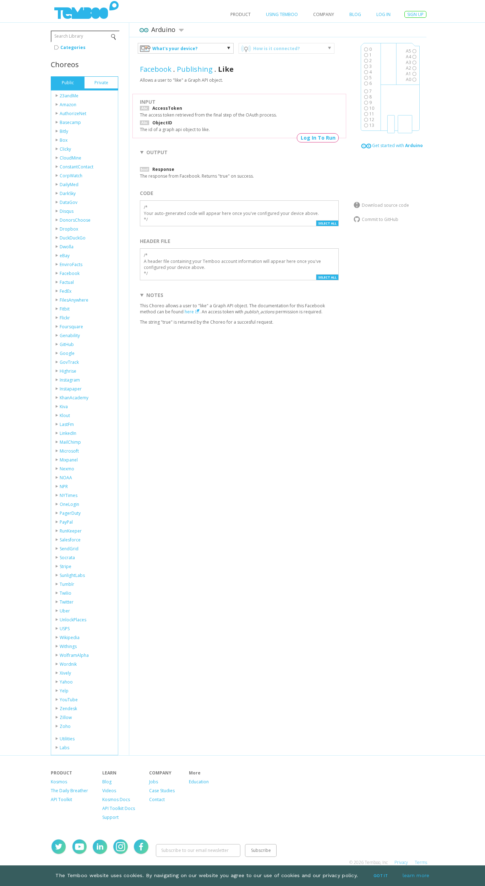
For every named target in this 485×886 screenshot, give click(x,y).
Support (110, 817)
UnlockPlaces (73, 620)
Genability (70, 336)
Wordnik (68, 664)
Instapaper (71, 389)
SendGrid (69, 549)
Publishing (195, 69)
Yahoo (66, 682)
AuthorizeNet (73, 113)
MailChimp (70, 442)
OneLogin (69, 504)
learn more (416, 875)
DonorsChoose (75, 220)
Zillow (66, 717)
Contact (157, 799)
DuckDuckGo (73, 238)
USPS (65, 629)
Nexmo (67, 469)
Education (199, 782)
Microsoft (69, 451)
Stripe (65, 566)
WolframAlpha (74, 655)
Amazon (68, 105)
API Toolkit (61, 799)
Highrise (68, 371)
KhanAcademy (74, 398)
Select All (327, 223)
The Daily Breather (69, 791)
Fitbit (65, 309)
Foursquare (71, 327)
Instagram (70, 380)
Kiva (64, 407)
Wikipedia (70, 637)
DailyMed (69, 185)
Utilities (67, 739)
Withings (68, 646)
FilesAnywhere (74, 300)
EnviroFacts (71, 264)
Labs (64, 748)
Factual (67, 282)
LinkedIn (68, 433)
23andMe (69, 96)
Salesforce (70, 540)
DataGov (68, 202)
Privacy (401, 862)
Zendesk (68, 709)
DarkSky (68, 193)
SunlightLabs (72, 575)
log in (383, 14)
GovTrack (69, 362)
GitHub (67, 344)
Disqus (66, 211)
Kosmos (59, 782)
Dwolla (66, 247)
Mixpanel (69, 460)
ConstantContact (76, 167)
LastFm (67, 424)
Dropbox (69, 229)
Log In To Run (318, 137)
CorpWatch (71, 176)
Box (63, 140)
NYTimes (68, 495)
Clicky (65, 149)
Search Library (68, 36)
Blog (355, 14)
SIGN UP (415, 14)
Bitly (64, 131)
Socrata (67, 558)
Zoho (65, 726)
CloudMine (70, 158)
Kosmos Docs (116, 799)
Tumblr (67, 584)
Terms (421, 862)
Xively (65, 673)
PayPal (66, 522)
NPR (64, 486)
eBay (65, 256)
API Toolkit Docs (118, 808)
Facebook (70, 273)
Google (67, 353)
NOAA (66, 478)
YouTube (69, 700)
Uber (65, 611)
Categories (73, 47)
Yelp (64, 691)
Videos (109, 791)
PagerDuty (70, 513)
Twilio (65, 593)
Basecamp (70, 122)
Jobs (153, 782)
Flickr (65, 318)
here (189, 312)
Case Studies (162, 791)
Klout (65, 415)
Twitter (66, 602)
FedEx (65, 291)
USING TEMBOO (282, 14)
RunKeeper (71, 531)
